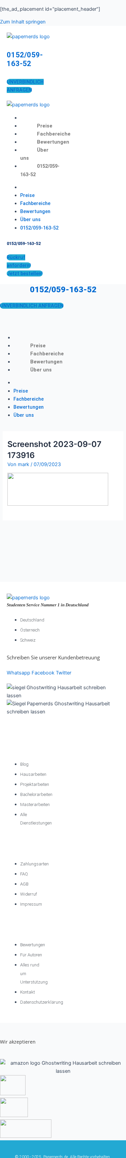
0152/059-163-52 (25, 59)
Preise (44, 126)
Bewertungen (53, 142)
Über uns (30, 219)
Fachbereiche (54, 134)
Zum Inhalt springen (23, 22)
